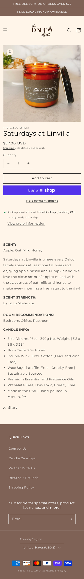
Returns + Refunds (23, 478)
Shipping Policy (21, 487)
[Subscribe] (70, 519)
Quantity (9, 155)
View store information (26, 223)
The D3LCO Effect (35, 571)
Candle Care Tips (22, 458)
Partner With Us (22, 468)
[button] (5, 30)
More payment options (42, 200)
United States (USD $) (39, 547)
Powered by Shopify (55, 571)
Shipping (9, 148)
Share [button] (12, 407)
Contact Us (18, 448)
